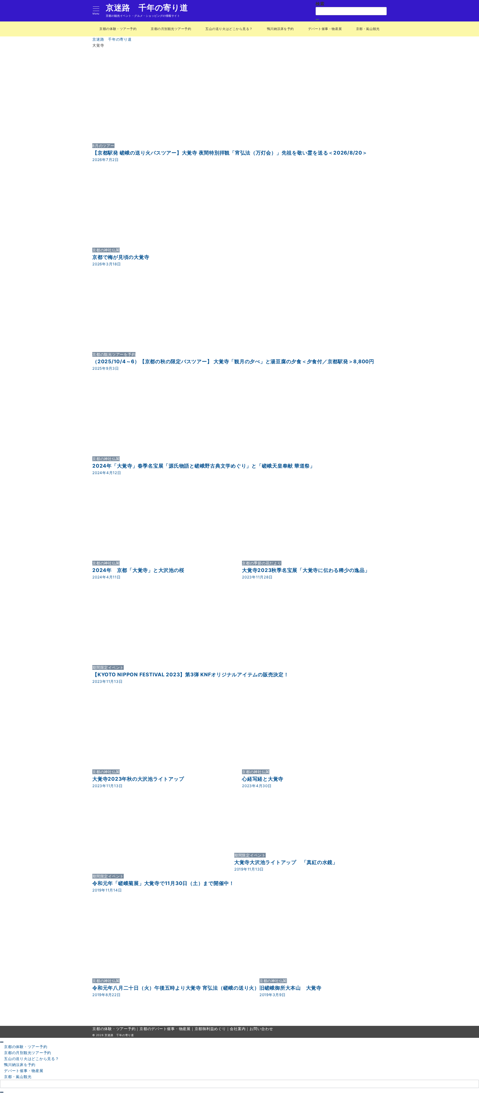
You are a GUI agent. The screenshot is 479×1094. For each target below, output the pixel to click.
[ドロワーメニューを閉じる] (1, 1042)
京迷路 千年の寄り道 (147, 8)
